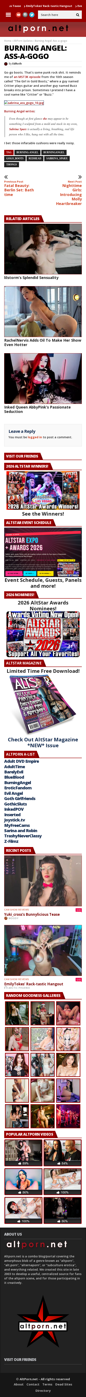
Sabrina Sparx (18, 129)
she (45, 119)
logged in (35, 437)
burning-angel (27, 152)
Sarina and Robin (20, 830)
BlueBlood (14, 777)
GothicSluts (15, 804)
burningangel (53, 152)
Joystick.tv (14, 820)
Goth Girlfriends (19, 798)
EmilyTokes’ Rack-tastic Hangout (27, 6)
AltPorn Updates (23, 41)
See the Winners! (43, 513)
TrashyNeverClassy (23, 836)
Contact (33, 1384)
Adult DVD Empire (21, 761)
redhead (35, 158)
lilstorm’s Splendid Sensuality (31, 277)
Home (7, 41)
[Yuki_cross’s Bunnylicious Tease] (43, 880)
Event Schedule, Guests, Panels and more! (43, 582)
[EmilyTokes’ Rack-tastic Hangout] (43, 950)
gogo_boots (15, 158)
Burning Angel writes (19, 111)
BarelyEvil (13, 772)
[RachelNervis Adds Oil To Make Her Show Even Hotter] (43, 311)
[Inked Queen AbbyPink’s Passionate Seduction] (43, 378)
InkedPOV (14, 809)
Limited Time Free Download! (43, 670)
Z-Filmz (11, 841)
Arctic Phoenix (19, 987)
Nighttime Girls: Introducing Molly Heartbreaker (69, 193)
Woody (14, 918)
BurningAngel (17, 782)
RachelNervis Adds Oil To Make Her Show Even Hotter (42, 342)
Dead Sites (63, 1384)
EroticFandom (18, 788)
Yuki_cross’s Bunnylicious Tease (32, 914)
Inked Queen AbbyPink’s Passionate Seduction (37, 409)
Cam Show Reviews (16, 909)
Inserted (12, 814)
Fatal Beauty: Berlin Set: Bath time (19, 188)
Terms (47, 1384)
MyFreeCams (17, 825)
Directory (43, 1390)
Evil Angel (13, 793)
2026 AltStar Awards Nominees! (43, 605)
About (19, 1384)
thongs (11, 164)
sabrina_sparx (57, 158)
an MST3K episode (27, 77)
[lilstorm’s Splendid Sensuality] (43, 249)
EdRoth (17, 63)
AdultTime (14, 766)
